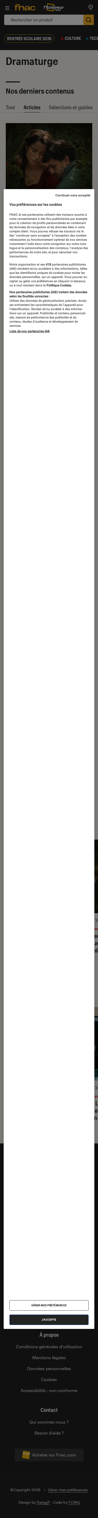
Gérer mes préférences (49, 1305)
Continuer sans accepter (72, 195)
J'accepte (49, 1319)
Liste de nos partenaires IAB (29, 331)
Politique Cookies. (59, 285)
